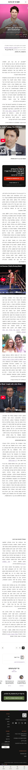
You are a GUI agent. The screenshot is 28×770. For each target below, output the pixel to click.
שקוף (25, 756)
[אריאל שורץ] (21, 677)
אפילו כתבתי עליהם (12, 634)
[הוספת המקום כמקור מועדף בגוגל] (21, 36)
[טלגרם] (13, 723)
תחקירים (7, 719)
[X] (22, 723)
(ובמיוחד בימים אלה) (11, 111)
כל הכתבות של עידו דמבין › (19, 662)
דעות (8, 721)
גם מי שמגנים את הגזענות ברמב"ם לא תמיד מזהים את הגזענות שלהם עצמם (9, 682)
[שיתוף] (25, 36)
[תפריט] (25, 2)
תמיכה (7, 736)
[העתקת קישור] (16, 648)
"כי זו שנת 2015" (13, 460)
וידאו (8, 726)
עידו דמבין (25, 34)
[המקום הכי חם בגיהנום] (19, 715)
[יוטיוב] (16, 723)
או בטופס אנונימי (13, 182)
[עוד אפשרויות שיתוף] (2, 648)
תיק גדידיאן (23, 740)
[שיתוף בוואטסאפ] (23, 648)
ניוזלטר (6, 741)
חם (8, 716)
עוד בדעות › (14, 671)
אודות (8, 733)
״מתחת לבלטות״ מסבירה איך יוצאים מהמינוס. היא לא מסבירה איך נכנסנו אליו (21, 682)
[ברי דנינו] (9, 677)
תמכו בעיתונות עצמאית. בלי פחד (14, 698)
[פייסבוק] (25, 723)
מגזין (8, 724)
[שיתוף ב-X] (20, 648)
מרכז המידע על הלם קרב (20, 743)
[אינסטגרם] (19, 723)
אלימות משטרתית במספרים (20, 738)
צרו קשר (7, 739)
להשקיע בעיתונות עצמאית (11, 47)
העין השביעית (23, 753)
